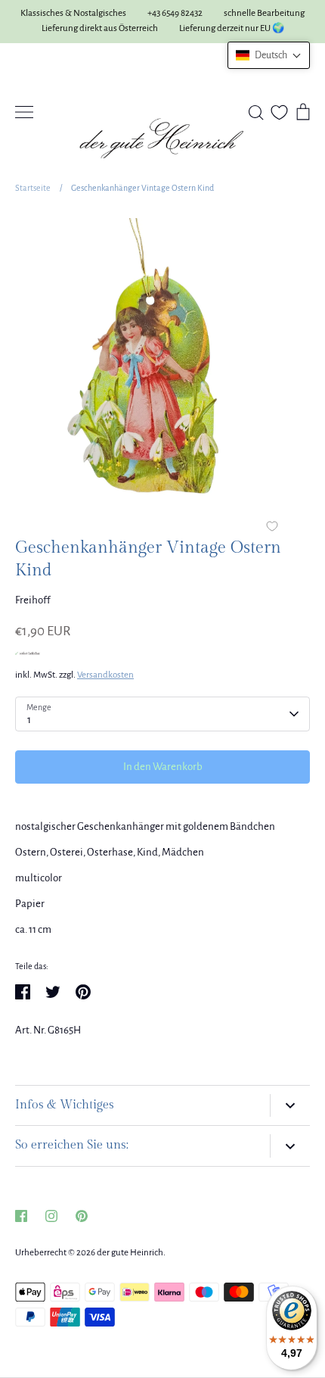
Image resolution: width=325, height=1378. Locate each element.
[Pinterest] (82, 1216)
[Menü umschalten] (24, 112)
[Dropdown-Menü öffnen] (290, 1106)
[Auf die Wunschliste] (272, 528)
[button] (268, 55)
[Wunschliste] (279, 112)
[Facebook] (21, 1216)
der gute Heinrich (130, 1253)
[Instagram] (51, 1216)
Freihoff (33, 600)
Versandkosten (105, 675)
